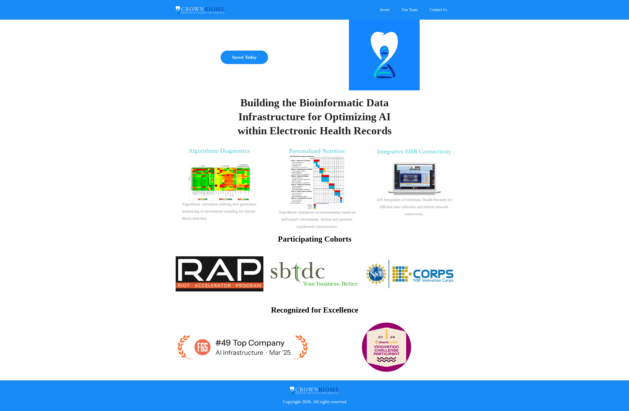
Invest (384, 10)
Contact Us (438, 10)
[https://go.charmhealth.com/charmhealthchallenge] (386, 347)
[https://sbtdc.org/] (314, 274)
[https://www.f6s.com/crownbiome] (242, 347)
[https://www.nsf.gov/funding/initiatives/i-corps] (409, 274)
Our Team (409, 10)
